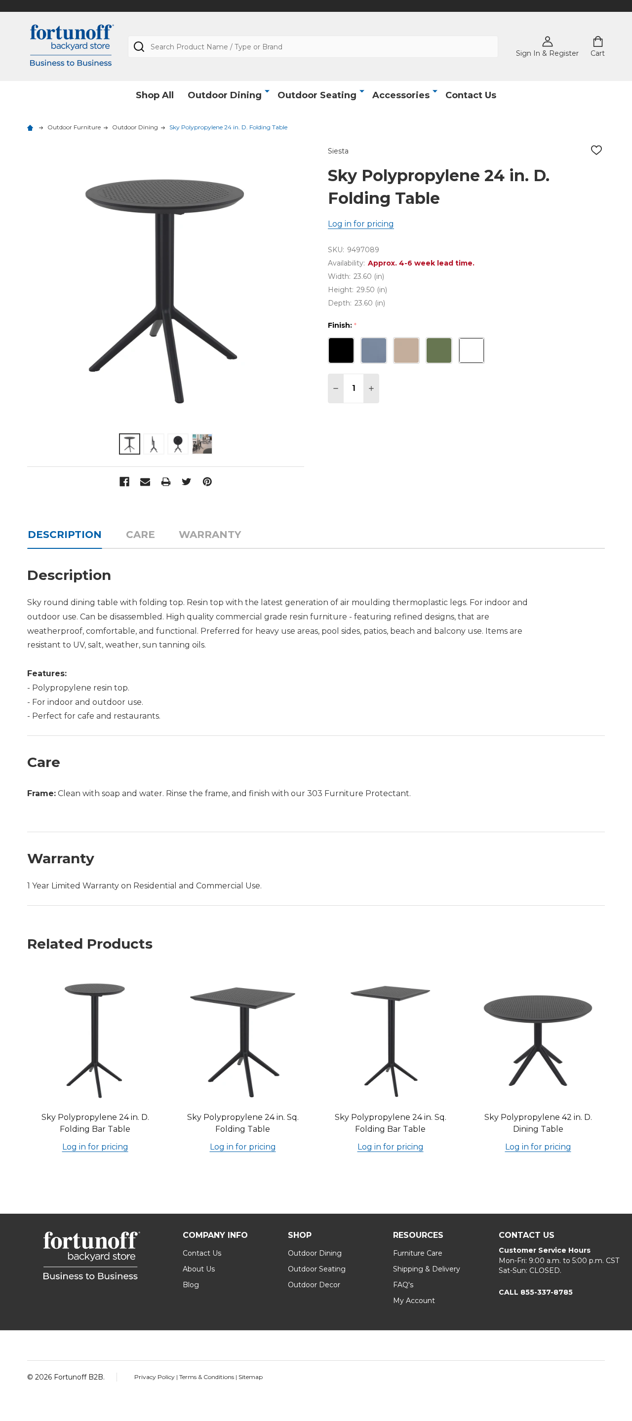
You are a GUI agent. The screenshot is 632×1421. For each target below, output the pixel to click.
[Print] (166, 482)
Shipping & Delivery (426, 1269)
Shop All (155, 95)
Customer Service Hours (545, 1250)
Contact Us (470, 95)
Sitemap (250, 1377)
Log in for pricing (361, 224)
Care (140, 534)
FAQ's (403, 1284)
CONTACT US (526, 1235)
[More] (267, 91)
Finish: (342, 325)
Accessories (401, 95)
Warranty (210, 534)
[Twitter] (187, 482)
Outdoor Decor (314, 1284)
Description (65, 534)
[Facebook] (124, 482)
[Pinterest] (207, 482)
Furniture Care (417, 1253)
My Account (414, 1300)
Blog (191, 1284)
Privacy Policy (155, 1377)
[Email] (145, 482)
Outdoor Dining (225, 95)
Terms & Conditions (207, 1377)
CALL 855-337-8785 (536, 1292)
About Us (199, 1269)
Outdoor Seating (316, 95)
